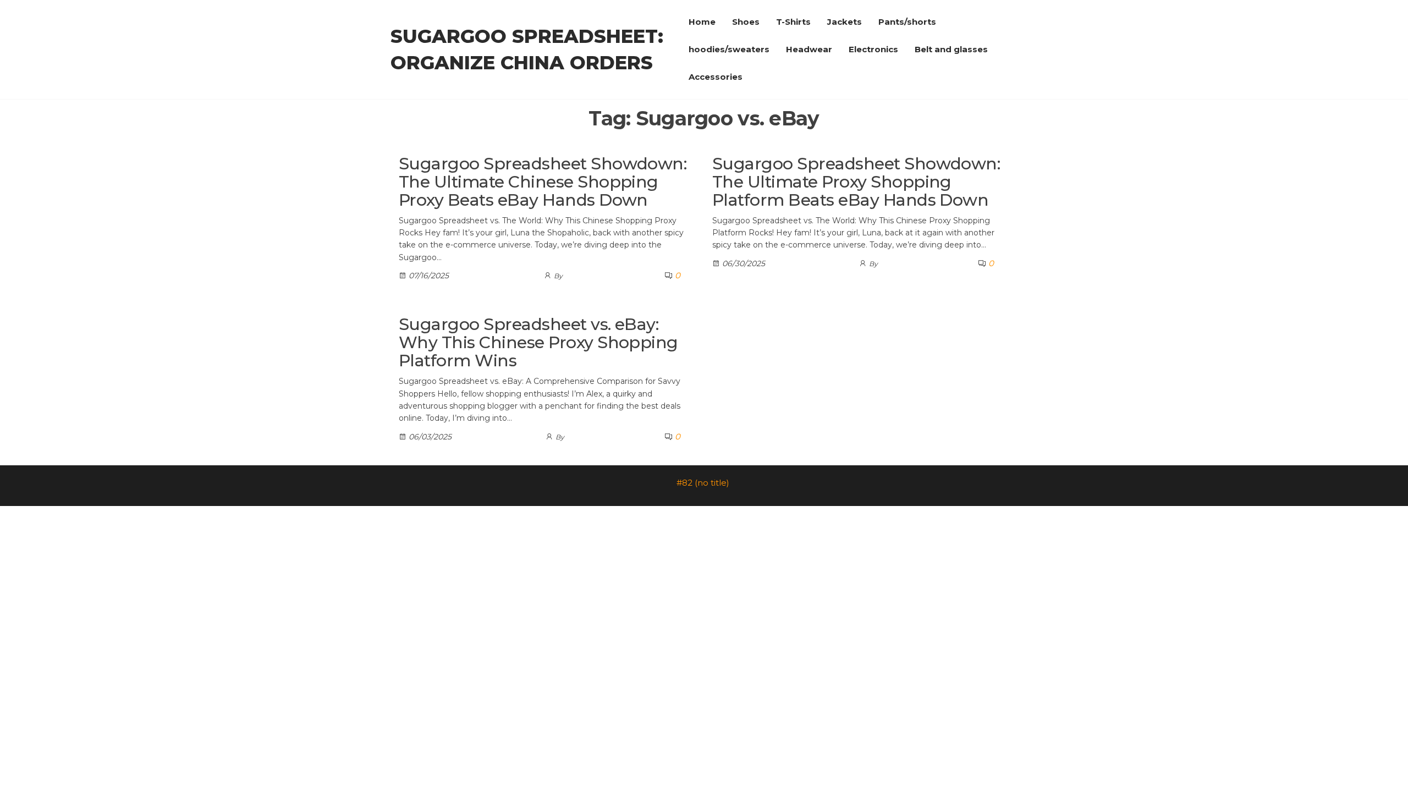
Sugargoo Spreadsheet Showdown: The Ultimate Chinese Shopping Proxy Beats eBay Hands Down (542, 181)
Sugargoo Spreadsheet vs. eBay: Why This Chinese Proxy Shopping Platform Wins (538, 342)
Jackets (844, 21)
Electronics (873, 49)
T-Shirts (793, 21)
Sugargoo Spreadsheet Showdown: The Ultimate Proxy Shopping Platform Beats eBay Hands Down (856, 181)
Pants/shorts (907, 21)
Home (702, 21)
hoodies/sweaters (729, 49)
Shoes (746, 21)
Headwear (809, 49)
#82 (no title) (702, 482)
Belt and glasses (951, 49)
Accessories (716, 77)
